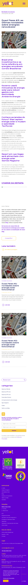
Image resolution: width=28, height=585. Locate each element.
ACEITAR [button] (6, 580)
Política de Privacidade (8, 578)
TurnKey (4, 508)
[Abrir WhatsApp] (24, 581)
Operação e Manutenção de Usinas (10, 523)
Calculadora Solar (6, 492)
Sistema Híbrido (6, 389)
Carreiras (4, 499)
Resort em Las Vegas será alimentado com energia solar (13, 156)
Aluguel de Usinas (6, 515)
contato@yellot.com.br (8, 548)
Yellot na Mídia (6, 408)
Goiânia (4, 553)
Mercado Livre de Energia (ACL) (9, 517)
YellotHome (5, 510)
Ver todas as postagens (11, 249)
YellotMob (4, 521)
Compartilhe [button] (8, 238)
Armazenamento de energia (9, 400)
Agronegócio (5, 402)
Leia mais (7, 304)
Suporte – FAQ (5, 534)
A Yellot (3, 488)
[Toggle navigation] (24, 4)
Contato (3, 536)
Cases (3, 405)
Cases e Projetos (5, 490)
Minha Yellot (4, 525)
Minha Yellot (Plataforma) (7, 532)
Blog (3, 493)
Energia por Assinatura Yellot (8, 519)
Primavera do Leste (7, 565)
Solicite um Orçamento (7, 495)
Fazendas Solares (6, 397)
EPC (3, 513)
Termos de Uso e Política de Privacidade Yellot (12, 543)
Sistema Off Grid (6, 392)
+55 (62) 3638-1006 (6, 551)
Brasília (3, 559)
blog (6, 222)
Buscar (24, 379)
